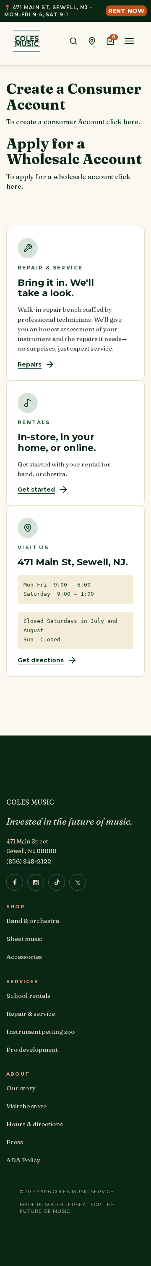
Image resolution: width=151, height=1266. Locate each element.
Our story (21, 1088)
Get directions (41, 660)
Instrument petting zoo (40, 1031)
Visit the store (26, 1106)
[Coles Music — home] (26, 41)
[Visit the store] (92, 41)
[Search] (73, 41)
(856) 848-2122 (28, 861)
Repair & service (30, 1013)
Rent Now (126, 11)
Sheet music (24, 939)
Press (14, 1142)
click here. (123, 122)
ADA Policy (23, 1160)
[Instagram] (35, 882)
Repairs (30, 364)
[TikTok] (56, 882)
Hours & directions (34, 1124)
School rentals (28, 995)
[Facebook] (14, 882)
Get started (36, 489)
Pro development (32, 1049)
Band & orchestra (32, 921)
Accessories (24, 957)
